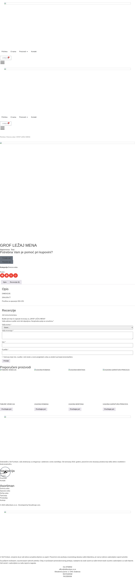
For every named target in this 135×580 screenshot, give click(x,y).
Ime (4, 342)
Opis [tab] (5, 282)
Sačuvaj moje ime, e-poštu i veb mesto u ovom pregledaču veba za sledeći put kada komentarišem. (38, 357)
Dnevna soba (11, 137)
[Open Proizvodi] (27, 51)
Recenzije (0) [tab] (15, 282)
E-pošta (5, 349)
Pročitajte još (6, 409)
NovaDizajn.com (34, 505)
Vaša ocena (6, 324)
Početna (2, 137)
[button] (6, 258)
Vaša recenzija (7, 330)
